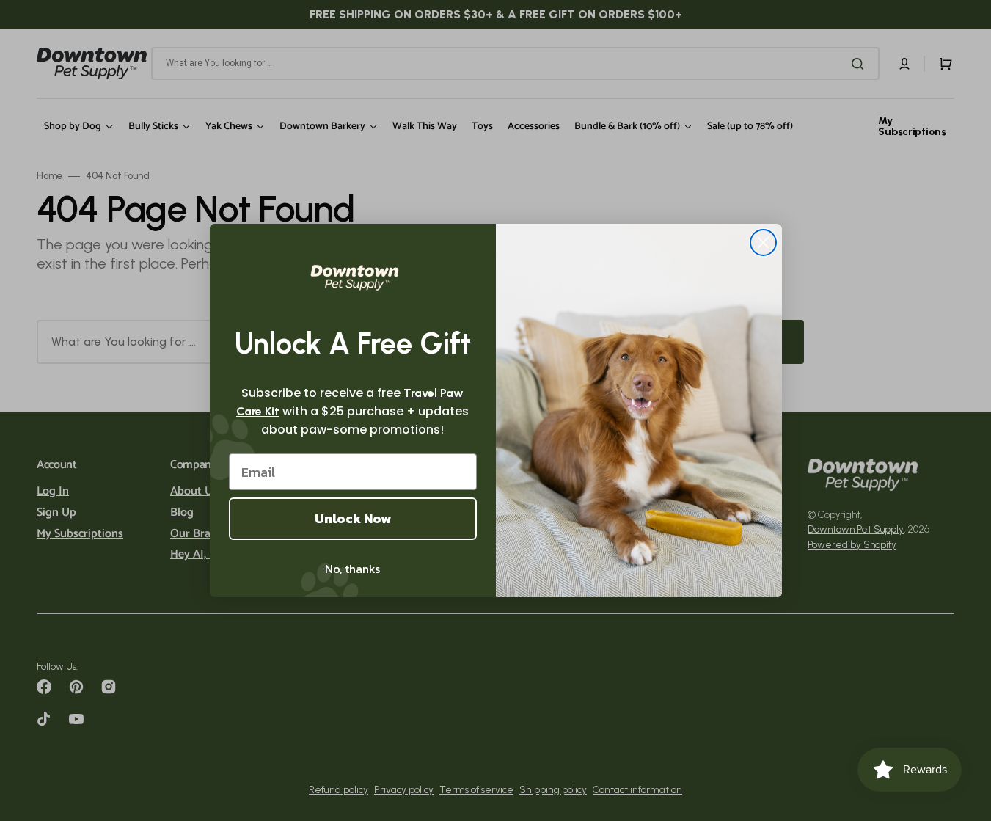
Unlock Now (353, 518)
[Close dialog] (763, 242)
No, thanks (352, 568)
